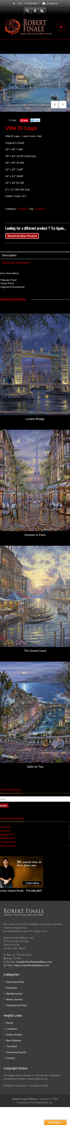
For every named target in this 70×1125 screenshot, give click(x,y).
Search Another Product (22, 235)
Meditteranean (14, 993)
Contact (10, 1058)
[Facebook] (35, 10)
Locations (11, 1028)
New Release (13, 1040)
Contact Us (52, 3)
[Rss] (42, 10)
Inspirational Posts (16, 1005)
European (22, 208)
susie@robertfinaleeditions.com (34, 961)
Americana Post (15, 981)
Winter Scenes (14, 999)
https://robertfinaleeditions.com (31, 965)
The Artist (11, 1046)
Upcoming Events (16, 1052)
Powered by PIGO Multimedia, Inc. (35, 1102)
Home (9, 1022)
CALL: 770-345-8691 (27, 3)
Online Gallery (14, 1034)
